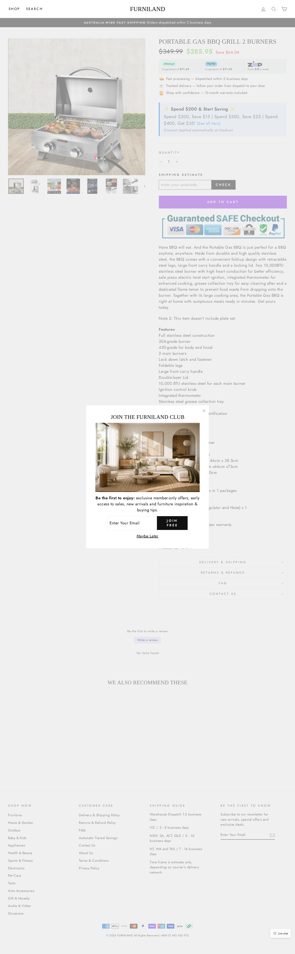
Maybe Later (148, 536)
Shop (14, 8)
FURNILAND (147, 9)
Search (34, 8)
